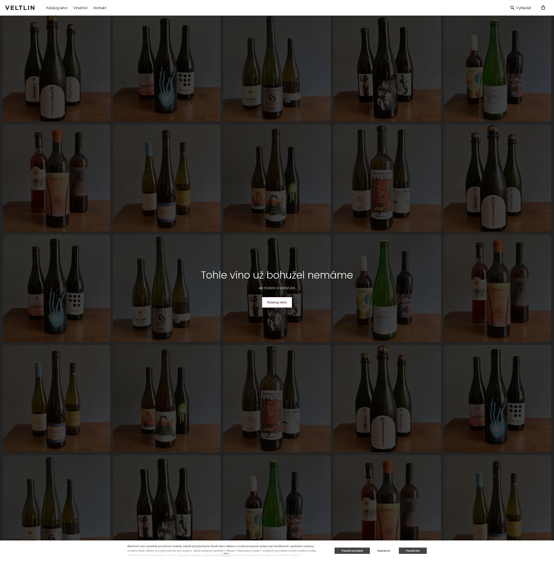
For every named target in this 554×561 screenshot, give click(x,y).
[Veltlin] (19, 8)
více (225, 553)
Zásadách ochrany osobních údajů (199, 555)
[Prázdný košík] (543, 7)
